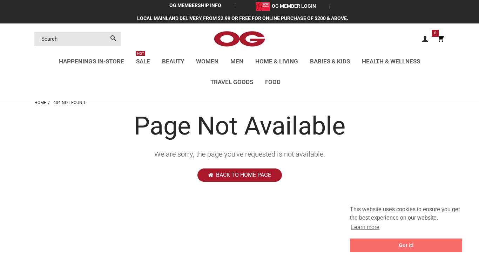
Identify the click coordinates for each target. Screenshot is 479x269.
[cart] (441, 39)
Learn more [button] (365, 227)
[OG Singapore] (239, 38)
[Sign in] (425, 39)
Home (40, 102)
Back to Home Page (243, 175)
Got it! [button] (406, 245)
